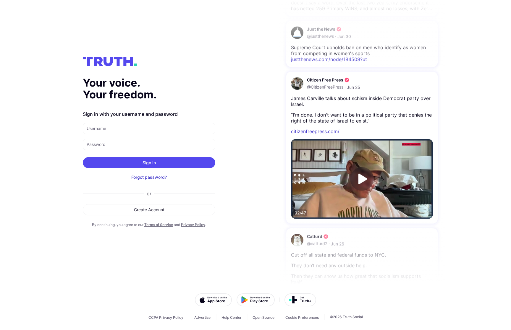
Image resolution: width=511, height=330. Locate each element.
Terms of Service (158, 224)
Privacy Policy (193, 224)
